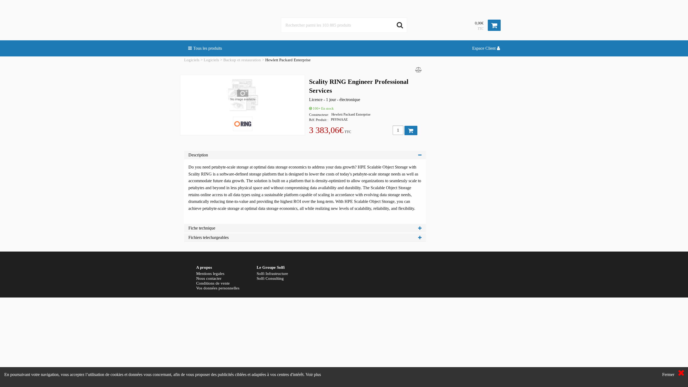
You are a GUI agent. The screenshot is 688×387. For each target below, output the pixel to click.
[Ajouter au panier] (410, 130)
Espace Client (484, 48)
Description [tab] (198, 155)
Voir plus (313, 374)
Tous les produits (207, 48)
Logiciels (191, 60)
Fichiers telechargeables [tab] (208, 237)
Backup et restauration (242, 60)
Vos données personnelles (217, 288)
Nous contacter (208, 278)
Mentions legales (210, 273)
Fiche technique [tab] (201, 228)
